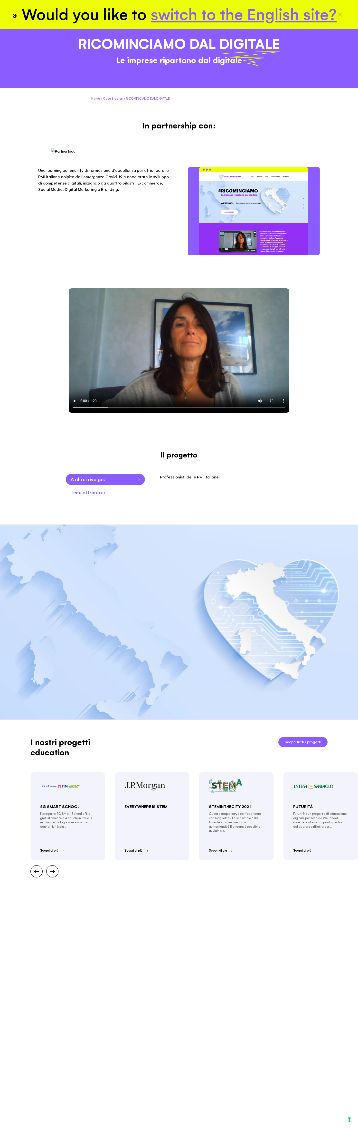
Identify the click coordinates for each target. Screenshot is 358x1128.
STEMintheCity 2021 (230, 806)
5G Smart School (60, 806)
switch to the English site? (244, 14)
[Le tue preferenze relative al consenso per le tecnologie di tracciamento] (349, 1119)
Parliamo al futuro (287, 93)
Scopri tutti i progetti (303, 742)
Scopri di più (49, 850)
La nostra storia (70, 94)
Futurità (303, 806)
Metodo (40, 94)
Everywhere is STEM (146, 806)
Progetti (15, 94)
